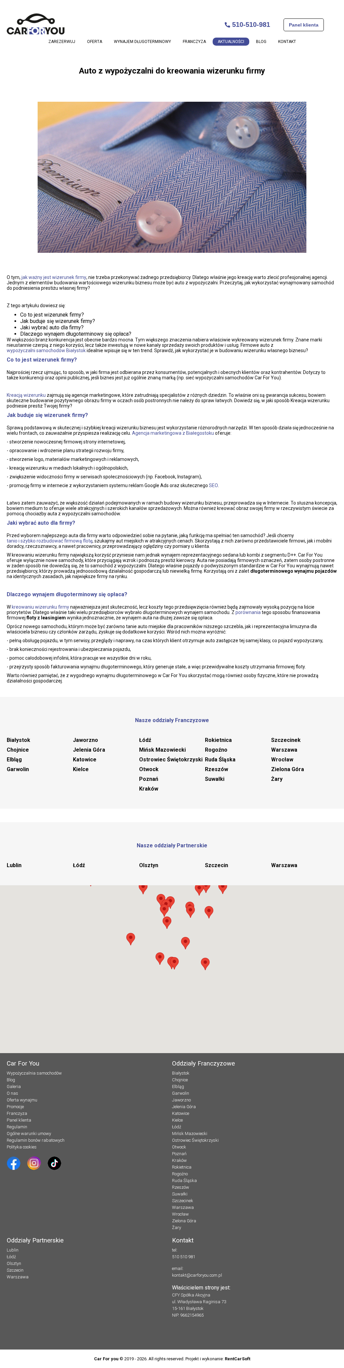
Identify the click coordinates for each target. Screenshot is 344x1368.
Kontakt (287, 41)
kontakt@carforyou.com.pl (197, 1275)
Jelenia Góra (89, 750)
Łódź (145, 740)
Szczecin (216, 865)
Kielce (81, 769)
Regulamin (17, 1126)
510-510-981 (250, 24)
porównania (248, 612)
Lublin (14, 865)
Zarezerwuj (61, 41)
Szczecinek (286, 740)
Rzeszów (216, 769)
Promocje (15, 1106)
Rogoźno (216, 750)
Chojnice (18, 750)
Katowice (84, 759)
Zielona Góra (287, 769)
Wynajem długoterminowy (142, 41)
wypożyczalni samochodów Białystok (46, 350)
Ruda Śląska (220, 759)
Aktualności (231, 41)
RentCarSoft (237, 1358)
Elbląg (14, 759)
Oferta (94, 41)
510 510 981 (183, 1256)
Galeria (14, 1086)
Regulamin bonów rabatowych (35, 1140)
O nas (12, 1093)
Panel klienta (303, 25)
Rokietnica (218, 740)
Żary (277, 779)
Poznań (148, 779)
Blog (261, 41)
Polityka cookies (22, 1146)
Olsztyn (148, 865)
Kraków (148, 789)
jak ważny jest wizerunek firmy (54, 277)
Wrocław (282, 759)
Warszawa (284, 750)
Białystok (18, 740)
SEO (213, 485)
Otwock (149, 769)
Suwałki (214, 779)
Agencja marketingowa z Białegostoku (173, 433)
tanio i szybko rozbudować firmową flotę (49, 541)
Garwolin (18, 769)
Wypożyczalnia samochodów (34, 1073)
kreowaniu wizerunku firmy (40, 607)
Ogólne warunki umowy (29, 1133)
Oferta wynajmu (22, 1099)
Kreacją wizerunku (26, 395)
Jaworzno (85, 740)
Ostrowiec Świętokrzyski (171, 759)
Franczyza (194, 41)
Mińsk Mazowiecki (162, 750)
